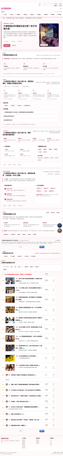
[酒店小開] (7, 384)
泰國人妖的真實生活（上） (17, 414)
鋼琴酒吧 (55, 149)
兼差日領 (58, 452)
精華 (19, 266)
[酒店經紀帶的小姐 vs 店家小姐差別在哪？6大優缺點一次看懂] (10, 348)
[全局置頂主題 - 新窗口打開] (3, 280)
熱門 (15, 266)
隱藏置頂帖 (43, 278)
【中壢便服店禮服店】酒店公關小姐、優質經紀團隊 (33, 18)
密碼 (39, 5)
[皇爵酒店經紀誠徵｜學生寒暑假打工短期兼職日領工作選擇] (10, 299)
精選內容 (19, 256)
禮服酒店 (13, 105)
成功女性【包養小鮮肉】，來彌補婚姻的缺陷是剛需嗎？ (24, 407)
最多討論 (26, 256)
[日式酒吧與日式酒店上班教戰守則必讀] (10, 367)
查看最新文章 (5, 234)
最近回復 (26, 266)
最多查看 (5, 269)
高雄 (51, 444)
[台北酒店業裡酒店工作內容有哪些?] (10, 358)
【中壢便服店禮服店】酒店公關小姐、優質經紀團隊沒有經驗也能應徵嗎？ (19, 112)
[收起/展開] (60, 240)
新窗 (4, 266)
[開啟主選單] (60, 8)
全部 (11, 266)
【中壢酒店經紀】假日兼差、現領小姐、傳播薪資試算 (15, 18)
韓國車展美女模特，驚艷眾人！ (19, 425)
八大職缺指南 (12, 234)
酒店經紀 (46, 273)
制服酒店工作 (53, 188)
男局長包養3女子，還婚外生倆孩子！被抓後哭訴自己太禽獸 (26, 395)
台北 (51, 440)
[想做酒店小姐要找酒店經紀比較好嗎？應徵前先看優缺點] (10, 320)
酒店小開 (46, 328)
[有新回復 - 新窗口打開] (3, 384)
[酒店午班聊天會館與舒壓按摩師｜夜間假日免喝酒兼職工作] (10, 280)
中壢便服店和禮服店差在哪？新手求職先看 (10, 240)
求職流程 (37, 443)
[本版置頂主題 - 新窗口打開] (3, 375)
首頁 (4, 18)
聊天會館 (23, 446)
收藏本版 (58, 240)
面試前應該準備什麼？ (8, 120)
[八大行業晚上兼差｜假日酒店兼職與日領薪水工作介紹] (10, 290)
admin (46, 309)
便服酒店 (6, 105)
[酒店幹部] (7, 419)
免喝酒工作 (24, 447)
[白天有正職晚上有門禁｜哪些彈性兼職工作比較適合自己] (10, 329)
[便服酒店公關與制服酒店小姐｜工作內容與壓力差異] (10, 309)
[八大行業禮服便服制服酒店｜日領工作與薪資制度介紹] (10, 338)
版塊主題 (7, 379)
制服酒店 (19, 105)
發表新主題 (14, 45)
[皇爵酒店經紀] (6, 8)
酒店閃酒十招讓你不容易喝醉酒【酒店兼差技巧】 (23, 375)
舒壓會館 (23, 444)
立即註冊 (60, 5)
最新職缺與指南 (27, 105)
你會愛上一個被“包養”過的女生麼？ (20, 401)
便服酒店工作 (39, 188)
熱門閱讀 (12, 256)
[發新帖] (41, 247)
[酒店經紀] (7, 390)
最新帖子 (31, 266)
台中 (51, 441)
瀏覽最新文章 (7, 45)
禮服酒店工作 (46, 188)
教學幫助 (37, 441)
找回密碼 (60, 3)
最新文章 (5, 256)
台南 (51, 443)
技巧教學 (54, 452)
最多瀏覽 (33, 256)
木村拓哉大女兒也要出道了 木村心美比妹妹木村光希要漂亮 (25, 390)
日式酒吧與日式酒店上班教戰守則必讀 (28, 365)
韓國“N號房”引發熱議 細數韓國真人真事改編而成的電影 (25, 384)
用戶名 (40, 3)
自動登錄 (56, 3)
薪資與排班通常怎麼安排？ (9, 116)
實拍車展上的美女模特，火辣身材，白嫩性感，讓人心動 (25, 419)
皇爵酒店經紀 (1, 18)
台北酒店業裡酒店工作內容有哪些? (27, 356)
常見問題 (37, 440)
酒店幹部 (46, 280)
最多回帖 (37, 266)
